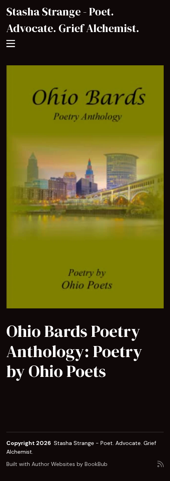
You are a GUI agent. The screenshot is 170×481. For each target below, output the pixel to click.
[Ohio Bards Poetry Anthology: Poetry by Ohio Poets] (85, 186)
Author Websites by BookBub (70, 464)
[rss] (160, 467)
